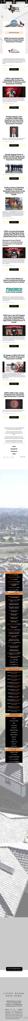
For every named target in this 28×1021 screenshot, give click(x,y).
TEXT (4, 2)
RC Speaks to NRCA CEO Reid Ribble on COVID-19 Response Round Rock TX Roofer (14, 357)
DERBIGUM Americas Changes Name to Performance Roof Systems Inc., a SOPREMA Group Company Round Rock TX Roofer (14, 1003)
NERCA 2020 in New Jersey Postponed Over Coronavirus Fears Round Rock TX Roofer (14, 395)
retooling (10, 339)
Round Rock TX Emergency (14, 636)
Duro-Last (19, 336)
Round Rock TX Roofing (14, 604)
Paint (14, 662)
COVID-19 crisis (5, 378)
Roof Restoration (14, 577)
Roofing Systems (14, 716)
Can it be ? (13, 660)
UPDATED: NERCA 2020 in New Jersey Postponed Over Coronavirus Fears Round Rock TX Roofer (14, 428)
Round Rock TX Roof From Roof (14, 600)
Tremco (12, 297)
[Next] (10, 457)
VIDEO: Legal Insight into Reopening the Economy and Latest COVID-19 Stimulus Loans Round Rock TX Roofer (14, 81)
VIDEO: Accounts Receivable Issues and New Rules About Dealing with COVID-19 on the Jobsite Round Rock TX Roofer (14, 234)
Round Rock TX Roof (14, 611)
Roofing (14, 579)
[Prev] (7, 457)
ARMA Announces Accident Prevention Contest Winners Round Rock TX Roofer (14, 40)
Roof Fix (13, 575)
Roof (14, 666)
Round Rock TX (13, 630)
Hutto (14, 446)
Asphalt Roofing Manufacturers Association (12, 59)
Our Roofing (14, 590)
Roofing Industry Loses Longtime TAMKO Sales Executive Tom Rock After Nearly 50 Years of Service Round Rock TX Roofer (14, 120)
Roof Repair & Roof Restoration (14, 673)
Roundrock (14, 451)
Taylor (14, 454)
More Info (14, 750)
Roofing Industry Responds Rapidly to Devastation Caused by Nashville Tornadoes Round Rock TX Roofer (14, 437)
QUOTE (26, 2)
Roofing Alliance (14, 211)
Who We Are (14, 572)
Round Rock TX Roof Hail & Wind (14, 597)
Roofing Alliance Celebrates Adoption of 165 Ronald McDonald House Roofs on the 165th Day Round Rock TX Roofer (14, 191)
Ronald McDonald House (18, 215)
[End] (13, 457)
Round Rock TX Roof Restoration (14, 653)
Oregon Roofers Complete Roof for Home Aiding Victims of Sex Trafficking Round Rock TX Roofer (14, 441)
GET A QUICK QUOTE (15, 969)
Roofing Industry (14, 587)
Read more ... (14, 69)
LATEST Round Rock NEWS (14, 994)
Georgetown (14, 449)
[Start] (4, 457)
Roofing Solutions (13, 593)
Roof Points (13, 664)
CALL (1, 2)
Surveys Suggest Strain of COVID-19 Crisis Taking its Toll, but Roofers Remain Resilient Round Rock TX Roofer (14, 157)
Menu (14, 2)
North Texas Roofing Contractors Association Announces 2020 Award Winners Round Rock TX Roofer (14, 433)
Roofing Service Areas (13, 669)
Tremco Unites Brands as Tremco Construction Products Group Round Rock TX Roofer (14, 280)
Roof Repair (14, 759)
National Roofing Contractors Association (10, 213)
